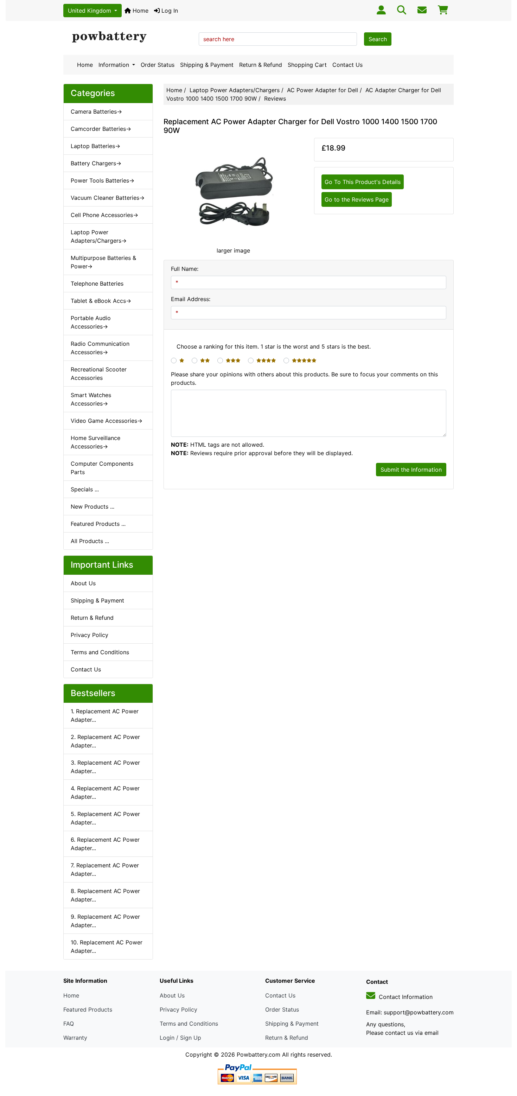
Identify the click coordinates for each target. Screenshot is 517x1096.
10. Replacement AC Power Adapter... (106, 946)
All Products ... (90, 540)
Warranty (75, 1037)
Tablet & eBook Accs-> (101, 300)
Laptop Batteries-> (95, 145)
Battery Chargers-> (96, 163)
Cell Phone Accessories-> (104, 214)
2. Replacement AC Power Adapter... (105, 741)
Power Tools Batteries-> (102, 180)
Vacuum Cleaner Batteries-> (108, 197)
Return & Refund (260, 64)
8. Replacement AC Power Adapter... (105, 895)
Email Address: (190, 298)
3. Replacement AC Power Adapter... (105, 767)
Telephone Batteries (97, 283)
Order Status (157, 64)
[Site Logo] (128, 37)
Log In (169, 10)
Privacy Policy (89, 634)
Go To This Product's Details (363, 181)
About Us (83, 583)
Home (139, 10)
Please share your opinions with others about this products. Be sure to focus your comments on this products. (304, 378)
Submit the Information (411, 469)
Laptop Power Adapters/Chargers (235, 90)
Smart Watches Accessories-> (91, 399)
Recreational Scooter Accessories (99, 373)
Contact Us (347, 64)
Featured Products (87, 1009)
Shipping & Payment (207, 64)
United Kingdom (90, 10)
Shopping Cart (307, 64)
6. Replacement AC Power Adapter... (105, 844)
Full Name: (184, 268)
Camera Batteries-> (96, 111)
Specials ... (85, 489)
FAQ (68, 1023)
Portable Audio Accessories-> (91, 322)
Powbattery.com (258, 1054)
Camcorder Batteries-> (101, 128)
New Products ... (92, 506)
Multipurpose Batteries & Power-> (103, 262)
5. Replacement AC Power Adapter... (105, 818)
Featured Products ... (98, 523)
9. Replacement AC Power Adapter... (105, 921)
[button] (504, 1061)
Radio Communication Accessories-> (100, 348)
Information (114, 64)
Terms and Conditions (100, 652)
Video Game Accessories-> (106, 420)
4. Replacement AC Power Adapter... (105, 792)
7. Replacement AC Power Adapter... (105, 869)
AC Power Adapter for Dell (322, 90)
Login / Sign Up (180, 1037)
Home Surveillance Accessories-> (95, 442)
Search (378, 39)
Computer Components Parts (102, 468)
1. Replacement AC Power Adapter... (105, 715)
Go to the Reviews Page (357, 199)
